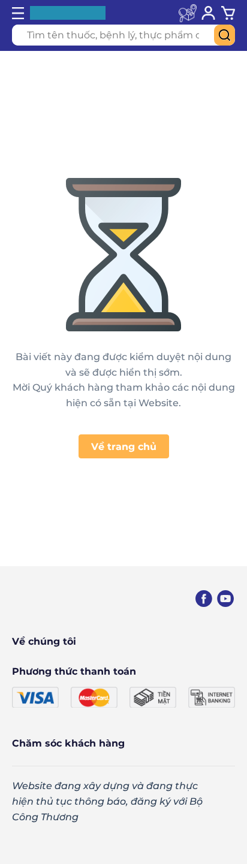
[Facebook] (203, 598)
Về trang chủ (123, 446)
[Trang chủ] (57, 598)
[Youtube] (225, 598)
